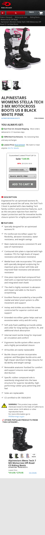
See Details (33, 473)
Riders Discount (6, 17)
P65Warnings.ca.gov (16, 416)
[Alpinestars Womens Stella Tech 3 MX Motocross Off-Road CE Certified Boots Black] (22, 53)
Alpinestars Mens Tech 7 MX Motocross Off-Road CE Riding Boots (22, 463)
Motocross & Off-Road (9, 20)
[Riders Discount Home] (5, 4)
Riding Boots (35, 17)
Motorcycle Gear (21, 17)
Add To (21, 184)
